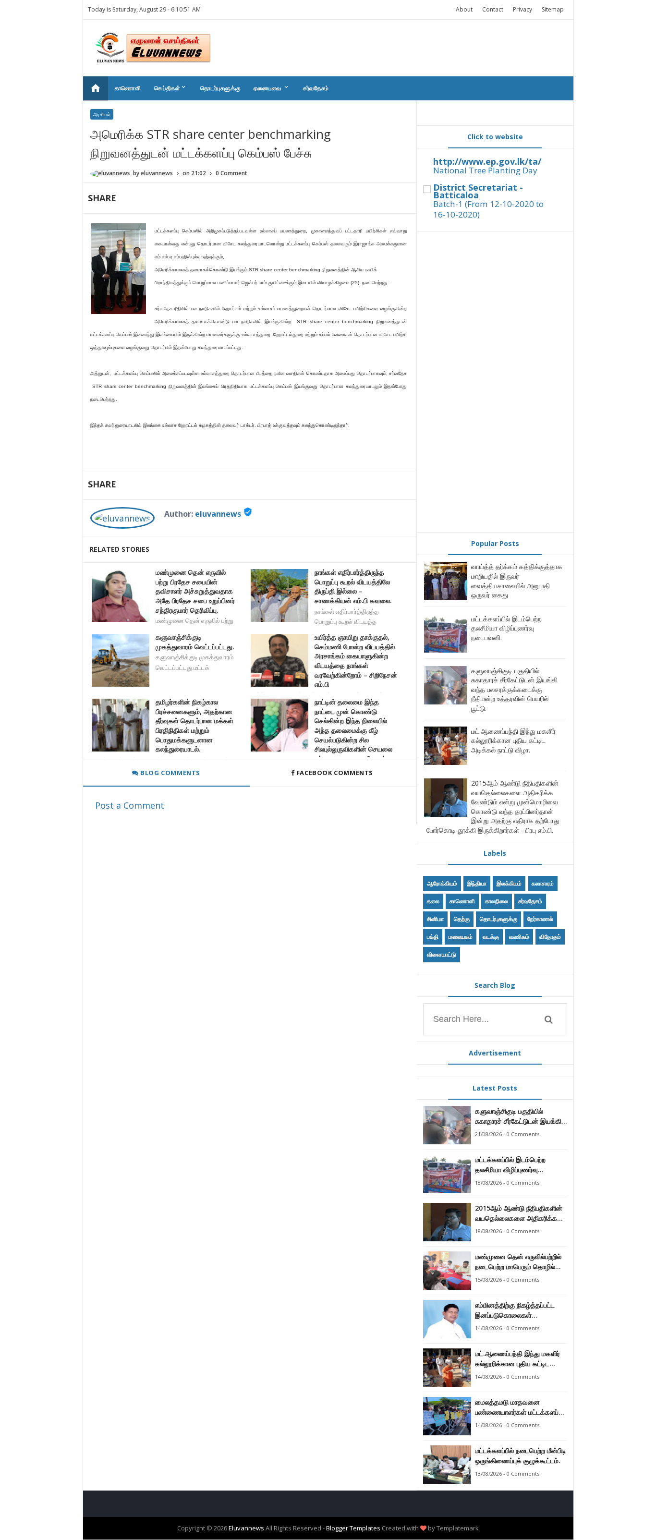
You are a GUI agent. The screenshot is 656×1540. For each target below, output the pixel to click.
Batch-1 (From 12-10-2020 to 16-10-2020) (488, 209)
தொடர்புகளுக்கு (220, 88)
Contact (492, 9)
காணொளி (128, 88)
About (464, 9)
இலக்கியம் (509, 883)
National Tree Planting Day (485, 170)
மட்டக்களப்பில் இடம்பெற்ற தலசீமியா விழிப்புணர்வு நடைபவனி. (506, 628)
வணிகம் (519, 937)
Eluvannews (246, 1528)
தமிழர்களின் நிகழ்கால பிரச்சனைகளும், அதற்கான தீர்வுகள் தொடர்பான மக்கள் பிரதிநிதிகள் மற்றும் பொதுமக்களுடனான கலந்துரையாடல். (194, 725)
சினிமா (435, 919)
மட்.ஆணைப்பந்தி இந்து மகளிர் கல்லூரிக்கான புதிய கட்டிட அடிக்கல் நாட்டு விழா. (513, 740)
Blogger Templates (353, 1528)
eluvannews (218, 514)
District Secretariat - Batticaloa (478, 191)
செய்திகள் (170, 88)
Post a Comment (129, 805)
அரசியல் (101, 114)
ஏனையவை (272, 88)
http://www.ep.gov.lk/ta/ (487, 161)
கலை (433, 901)
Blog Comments (169, 772)
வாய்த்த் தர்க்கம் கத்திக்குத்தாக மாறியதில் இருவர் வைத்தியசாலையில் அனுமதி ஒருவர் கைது (516, 580)
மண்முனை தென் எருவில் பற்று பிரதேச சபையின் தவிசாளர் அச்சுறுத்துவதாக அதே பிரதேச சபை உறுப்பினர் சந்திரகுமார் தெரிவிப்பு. (195, 591)
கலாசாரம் (543, 883)
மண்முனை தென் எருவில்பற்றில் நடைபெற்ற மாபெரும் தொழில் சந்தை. (518, 1262)
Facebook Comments (334, 772)
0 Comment (231, 173)
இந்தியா (476, 883)
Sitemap (553, 9)
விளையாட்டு (441, 954)
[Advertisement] (495, 382)
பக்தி (432, 937)
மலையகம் (461, 937)
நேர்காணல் (540, 919)
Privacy (522, 9)
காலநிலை (496, 901)
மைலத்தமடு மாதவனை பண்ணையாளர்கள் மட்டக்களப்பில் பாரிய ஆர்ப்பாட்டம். (521, 1407)
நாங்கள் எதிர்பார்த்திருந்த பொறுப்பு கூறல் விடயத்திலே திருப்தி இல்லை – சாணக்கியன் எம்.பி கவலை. (353, 586)
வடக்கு (491, 937)
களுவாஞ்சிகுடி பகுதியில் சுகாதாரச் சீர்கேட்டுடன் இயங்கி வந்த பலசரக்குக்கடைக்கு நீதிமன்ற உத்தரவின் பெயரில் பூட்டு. (514, 689)
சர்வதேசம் (316, 88)
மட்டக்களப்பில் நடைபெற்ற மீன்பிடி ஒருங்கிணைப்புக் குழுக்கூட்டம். (520, 1455)
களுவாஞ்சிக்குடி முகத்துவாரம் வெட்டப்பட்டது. (195, 641)
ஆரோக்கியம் (442, 883)
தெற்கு (462, 919)
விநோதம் (550, 937)
